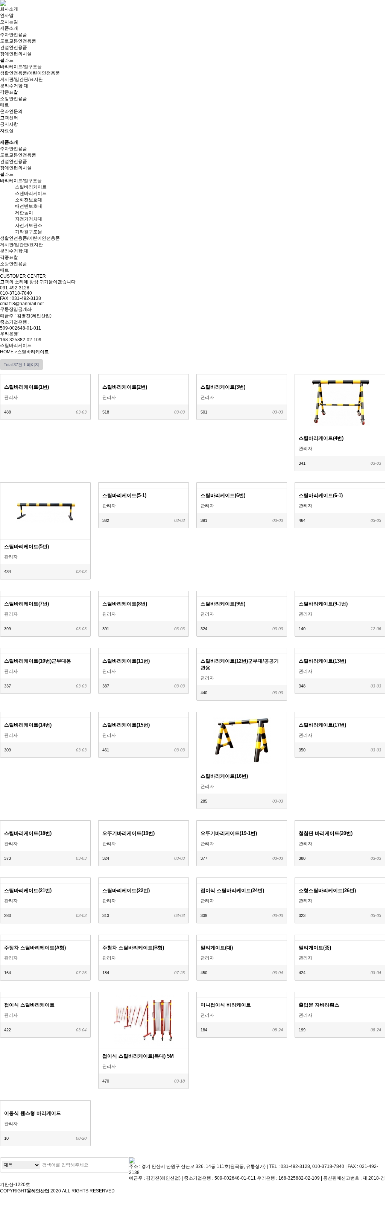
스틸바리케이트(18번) (28, 833)
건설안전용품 (13, 47)
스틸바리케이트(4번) (321, 438)
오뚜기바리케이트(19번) (128, 833)
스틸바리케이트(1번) (26, 387)
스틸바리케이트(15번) (126, 725)
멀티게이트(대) (217, 947)
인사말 (7, 15)
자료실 (7, 130)
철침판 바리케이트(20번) (326, 833)
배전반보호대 (28, 206)
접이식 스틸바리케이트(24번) (232, 890)
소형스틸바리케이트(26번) (327, 890)
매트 (4, 105)
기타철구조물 (28, 231)
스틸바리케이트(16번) (224, 776)
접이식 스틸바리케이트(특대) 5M (138, 1056)
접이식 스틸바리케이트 (29, 1005)
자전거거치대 (28, 219)
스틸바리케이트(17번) (322, 725)
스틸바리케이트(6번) (223, 495)
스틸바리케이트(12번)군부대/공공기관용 (240, 664)
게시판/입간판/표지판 (21, 79)
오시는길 (9, 21)
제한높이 (24, 212)
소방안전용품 (13, 98)
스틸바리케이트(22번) (126, 890)
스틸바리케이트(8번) (124, 604)
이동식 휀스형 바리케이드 (32, 1113)
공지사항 (9, 124)
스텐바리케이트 (31, 193)
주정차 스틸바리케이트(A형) (35, 947)
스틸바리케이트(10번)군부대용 (37, 661)
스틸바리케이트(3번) (223, 387)
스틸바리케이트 (31, 187)
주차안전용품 (13, 34)
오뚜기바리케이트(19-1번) (229, 833)
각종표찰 (9, 92)
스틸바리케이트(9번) (223, 604)
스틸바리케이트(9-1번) (323, 604)
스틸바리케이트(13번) (322, 661)
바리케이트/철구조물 (21, 66)
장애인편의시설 (16, 53)
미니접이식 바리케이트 (226, 1005)
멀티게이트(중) (315, 947)
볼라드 (7, 60)
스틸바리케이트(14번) (28, 725)
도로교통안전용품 (18, 41)
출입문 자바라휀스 (319, 1005)
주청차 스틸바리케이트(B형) (133, 947)
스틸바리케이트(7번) (26, 604)
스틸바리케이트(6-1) (321, 495)
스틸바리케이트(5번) (26, 546)
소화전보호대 (28, 199)
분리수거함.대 (14, 85)
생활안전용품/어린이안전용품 (30, 73)
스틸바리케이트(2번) (124, 387)
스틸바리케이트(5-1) (124, 495)
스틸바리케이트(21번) (28, 890)
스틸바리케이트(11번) (126, 661)
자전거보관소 (28, 225)
